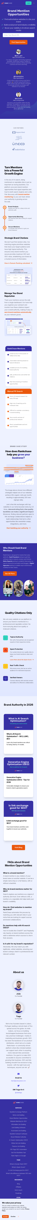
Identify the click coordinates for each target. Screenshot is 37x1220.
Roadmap (18, 1193)
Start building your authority (17, 528)
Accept (5, 1216)
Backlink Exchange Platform (18, 1112)
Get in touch (18, 1190)
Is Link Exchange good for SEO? (18, 1170)
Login (28, 3)
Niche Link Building (18, 1115)
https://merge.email (18, 100)
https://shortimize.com (18, 57)
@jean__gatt (18, 55)
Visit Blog (18, 847)
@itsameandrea (18, 76)
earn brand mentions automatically (17, 312)
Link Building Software (18, 1127)
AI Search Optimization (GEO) (18, 1140)
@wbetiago (18, 1093)
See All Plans (10, 574)
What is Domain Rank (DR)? (18, 1164)
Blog (18, 1184)
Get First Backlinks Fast (18, 1152)
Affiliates (18, 1187)
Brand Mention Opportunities (18, 1118)
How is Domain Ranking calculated (17, 263)
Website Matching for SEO (18, 1121)
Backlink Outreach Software (18, 1134)
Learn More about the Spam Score (21, 660)
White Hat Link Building (18, 1143)
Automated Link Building (18, 1131)
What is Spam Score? (18, 1167)
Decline (13, 1216)
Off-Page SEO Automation (18, 1149)
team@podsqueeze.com (18, 1081)
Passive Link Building (18, 1146)
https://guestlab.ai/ (18, 78)
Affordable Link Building (18, 1124)
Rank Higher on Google (18, 1156)
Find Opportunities (18, 42)
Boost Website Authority (18, 1137)
